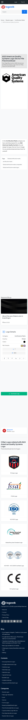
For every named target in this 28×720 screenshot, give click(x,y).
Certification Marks (20, 20)
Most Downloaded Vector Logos (10, 708)
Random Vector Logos (8, 715)
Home (2, 20)
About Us (4, 609)
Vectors (4, 700)
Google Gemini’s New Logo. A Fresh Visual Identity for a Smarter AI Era (12, 637)
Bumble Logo (5, 677)
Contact (4, 612)
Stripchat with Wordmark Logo (10, 683)
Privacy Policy (5, 615)
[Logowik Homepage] (7, 7)
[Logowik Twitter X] (5, 621)
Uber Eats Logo (6, 672)
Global (24, 339)
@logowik (10, 429)
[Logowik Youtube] (14, 621)
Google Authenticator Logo (9, 664)
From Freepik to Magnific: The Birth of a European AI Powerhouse (14, 633)
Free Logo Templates (7, 694)
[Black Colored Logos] (24, 342)
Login (15, 2)
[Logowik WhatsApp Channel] (20, 621)
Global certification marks (14, 158)
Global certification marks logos (11, 167)
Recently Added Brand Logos (9, 705)
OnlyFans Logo (6, 667)
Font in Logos (5, 702)
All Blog (4, 652)
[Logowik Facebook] (2, 621)
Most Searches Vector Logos (9, 713)
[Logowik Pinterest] (11, 621)
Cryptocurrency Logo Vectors (10, 710)
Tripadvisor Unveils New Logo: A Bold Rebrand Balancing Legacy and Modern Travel (13, 642)
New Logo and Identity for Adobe (10, 645)
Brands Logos (9, 20)
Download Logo (15, 393)
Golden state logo (7, 680)
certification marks (7, 161)
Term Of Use (5, 617)
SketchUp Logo (6, 669)
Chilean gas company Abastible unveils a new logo (13, 648)
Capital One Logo (6, 675)
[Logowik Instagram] (8, 621)
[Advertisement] (14, 39)
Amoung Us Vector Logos (8, 661)
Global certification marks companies (12, 164)
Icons (3, 697)
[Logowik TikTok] (17, 621)
